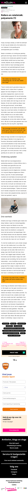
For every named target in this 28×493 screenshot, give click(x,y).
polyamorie (18, 326)
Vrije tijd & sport (14, 443)
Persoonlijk (4, 7)
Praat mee (17, 352)
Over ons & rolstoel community (14, 460)
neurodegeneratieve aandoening (14, 328)
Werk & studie (14, 448)
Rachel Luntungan (14, 335)
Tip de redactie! (14, 430)
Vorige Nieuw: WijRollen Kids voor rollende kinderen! (7, 344)
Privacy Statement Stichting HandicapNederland (14, 481)
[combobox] (14, 393)
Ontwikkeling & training (14, 445)
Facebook (14, 469)
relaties (13, 323)
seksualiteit (21, 323)
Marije (23, 333)
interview (5, 323)
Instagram (14, 472)
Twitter (14, 474)
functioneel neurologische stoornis (14, 330)
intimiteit (9, 326)
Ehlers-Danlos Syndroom (11, 333)
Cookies (14, 485)
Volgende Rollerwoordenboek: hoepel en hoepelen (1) (21, 344)
